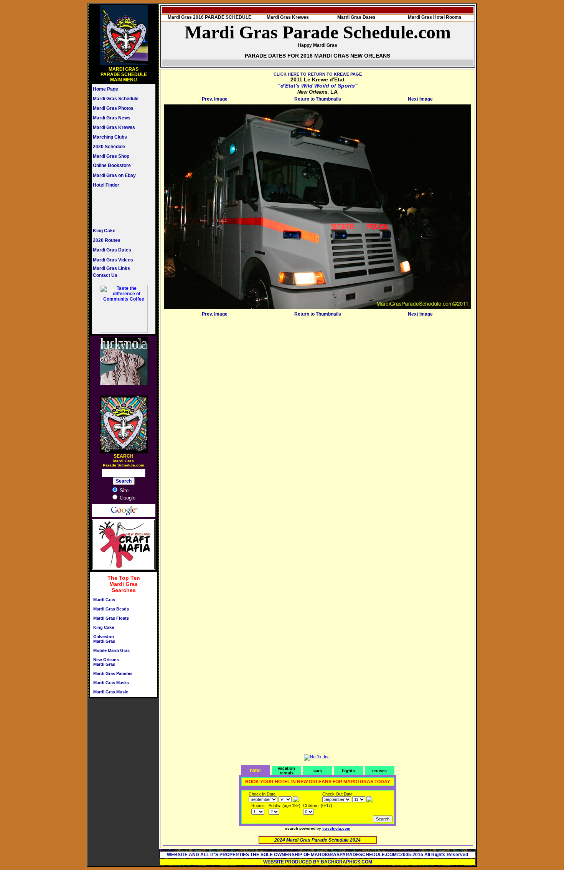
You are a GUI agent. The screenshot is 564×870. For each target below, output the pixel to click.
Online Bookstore (112, 165)
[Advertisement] (116, 207)
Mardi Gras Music (110, 692)
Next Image (420, 99)
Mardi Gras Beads (111, 609)
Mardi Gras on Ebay (114, 175)
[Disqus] (317, 415)
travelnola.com (336, 828)
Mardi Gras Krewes (114, 127)
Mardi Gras (104, 599)
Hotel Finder (106, 185)
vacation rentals (286, 770)
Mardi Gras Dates (112, 250)
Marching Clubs (110, 137)
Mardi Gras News (111, 118)
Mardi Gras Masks (111, 682)
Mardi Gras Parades (112, 673)
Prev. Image (215, 99)
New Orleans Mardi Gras (106, 662)
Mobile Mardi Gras (111, 650)
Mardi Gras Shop (111, 156)
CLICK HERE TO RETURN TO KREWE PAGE (318, 74)
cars (317, 770)
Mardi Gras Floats (111, 618)
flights (348, 770)
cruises (379, 770)
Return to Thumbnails (317, 99)
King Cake (104, 230)
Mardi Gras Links (111, 268)
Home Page (105, 89)
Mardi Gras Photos (113, 108)
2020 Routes (106, 240)
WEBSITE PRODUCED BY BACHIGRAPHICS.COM (317, 862)
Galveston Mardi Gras (104, 638)
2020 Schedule (109, 146)
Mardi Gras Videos (113, 260)
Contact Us (105, 275)
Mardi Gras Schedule (116, 98)
